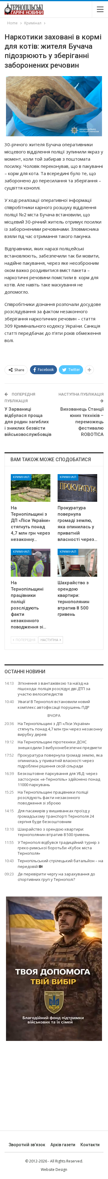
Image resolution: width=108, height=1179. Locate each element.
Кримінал (21, 477)
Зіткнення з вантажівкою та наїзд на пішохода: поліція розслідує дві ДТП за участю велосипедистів (54, 689)
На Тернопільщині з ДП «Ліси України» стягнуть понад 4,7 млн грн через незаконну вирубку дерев (60, 729)
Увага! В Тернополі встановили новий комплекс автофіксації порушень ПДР (54, 704)
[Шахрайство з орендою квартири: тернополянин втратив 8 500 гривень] (77, 562)
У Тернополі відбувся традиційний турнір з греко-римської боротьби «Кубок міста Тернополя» (59, 848)
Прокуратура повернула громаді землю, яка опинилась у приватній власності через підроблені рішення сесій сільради (60, 760)
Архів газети (62, 1144)
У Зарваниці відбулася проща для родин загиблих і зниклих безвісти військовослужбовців (27, 421)
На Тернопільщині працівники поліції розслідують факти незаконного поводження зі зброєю (53, 797)
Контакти (90, 1144)
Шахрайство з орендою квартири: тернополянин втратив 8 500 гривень (54, 831)
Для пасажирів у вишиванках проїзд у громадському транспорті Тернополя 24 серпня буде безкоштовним (56, 816)
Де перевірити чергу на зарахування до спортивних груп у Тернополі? (56, 876)
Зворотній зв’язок (27, 1144)
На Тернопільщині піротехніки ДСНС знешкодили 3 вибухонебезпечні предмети (60, 744)
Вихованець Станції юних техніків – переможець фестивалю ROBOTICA (82, 421)
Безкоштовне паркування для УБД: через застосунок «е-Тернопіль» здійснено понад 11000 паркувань (59, 779)
